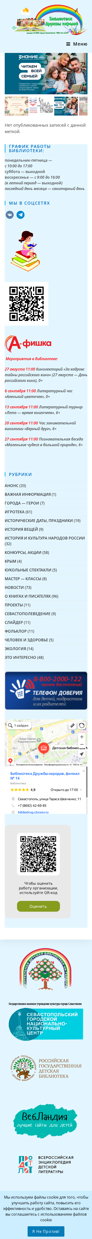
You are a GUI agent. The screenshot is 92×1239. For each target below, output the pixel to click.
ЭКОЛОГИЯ (15, 648)
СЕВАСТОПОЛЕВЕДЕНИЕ (27, 613)
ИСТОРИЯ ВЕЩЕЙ (21, 529)
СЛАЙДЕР (14, 622)
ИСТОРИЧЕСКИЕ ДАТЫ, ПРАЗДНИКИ (39, 520)
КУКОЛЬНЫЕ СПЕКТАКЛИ (28, 570)
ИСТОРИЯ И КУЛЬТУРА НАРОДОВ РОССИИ (45, 538)
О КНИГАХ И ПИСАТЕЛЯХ (28, 596)
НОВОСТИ (14, 587)
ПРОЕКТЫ (14, 605)
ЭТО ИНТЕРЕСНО (20, 657)
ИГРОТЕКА (15, 511)
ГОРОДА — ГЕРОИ (22, 503)
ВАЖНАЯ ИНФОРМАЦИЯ (28, 494)
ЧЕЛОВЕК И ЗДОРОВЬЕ (26, 640)
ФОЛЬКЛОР (16, 631)
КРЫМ (10, 561)
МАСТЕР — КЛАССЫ (23, 578)
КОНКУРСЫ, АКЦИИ (23, 552)
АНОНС (11, 485)
